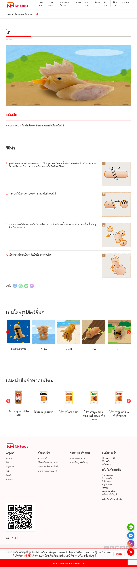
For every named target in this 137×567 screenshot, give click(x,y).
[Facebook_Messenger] (130, 535)
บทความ (125, 2)
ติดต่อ (97, 2)
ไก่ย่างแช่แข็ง (107, 478)
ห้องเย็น (105, 3)
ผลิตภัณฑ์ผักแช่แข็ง (112, 499)
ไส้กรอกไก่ (106, 461)
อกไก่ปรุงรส (106, 464)
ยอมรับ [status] (119, 553)
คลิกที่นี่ (27, 555)
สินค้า (78, 2)
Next (128, 332)
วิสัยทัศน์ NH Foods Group (48, 462)
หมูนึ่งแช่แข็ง (107, 484)
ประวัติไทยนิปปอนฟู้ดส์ (47, 471)
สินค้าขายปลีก (109, 452)
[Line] (130, 527)
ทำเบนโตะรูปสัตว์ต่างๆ (23, 14)
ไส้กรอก (105, 487)
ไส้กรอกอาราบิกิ (108, 458)
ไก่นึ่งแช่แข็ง (106, 481)
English (15, 538)
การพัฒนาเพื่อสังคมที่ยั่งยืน (48, 466)
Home (8, 14)
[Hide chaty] (130, 552)
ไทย (7, 538)
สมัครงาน (115, 3)
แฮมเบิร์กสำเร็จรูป (109, 491)
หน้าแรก (41, 3)
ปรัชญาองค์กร (43, 458)
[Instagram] (130, 543)
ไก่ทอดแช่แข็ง (107, 475)
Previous (8, 332)
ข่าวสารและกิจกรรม (64, 3)
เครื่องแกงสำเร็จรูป (109, 494)
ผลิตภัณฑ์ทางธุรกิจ (111, 469)
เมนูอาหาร (87, 3)
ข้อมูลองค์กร (51, 3)
